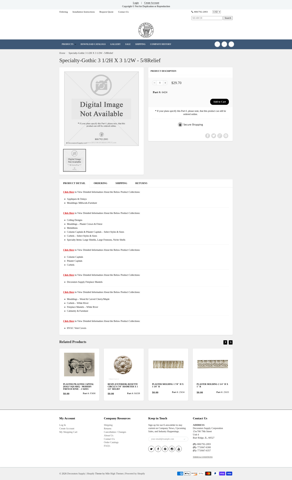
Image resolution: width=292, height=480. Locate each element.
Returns (107, 428)
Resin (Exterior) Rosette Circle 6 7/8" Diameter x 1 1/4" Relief (80, 386)
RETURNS (141, 183)
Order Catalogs (111, 442)
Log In (62, 425)
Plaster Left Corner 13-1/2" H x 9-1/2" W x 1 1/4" (213, 385)
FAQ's (107, 446)
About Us (108, 435)
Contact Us (123, 12)
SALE (128, 44)
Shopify (90, 473)
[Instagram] (172, 449)
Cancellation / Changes (115, 432)
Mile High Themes (114, 473)
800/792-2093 (201, 12)
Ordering (63, 12)
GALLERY (115, 44)
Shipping (108, 425)
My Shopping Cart (68, 432)
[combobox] (206, 18)
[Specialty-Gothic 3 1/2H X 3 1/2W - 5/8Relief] (101, 108)
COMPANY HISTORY (160, 44)
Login (136, 3)
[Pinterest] (165, 449)
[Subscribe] (184, 439)
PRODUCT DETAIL (74, 183)
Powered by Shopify (135, 473)
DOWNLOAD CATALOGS (93, 44)
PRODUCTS (67, 44)
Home (62, 53)
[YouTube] (179, 449)
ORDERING (100, 183)
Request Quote (106, 12)
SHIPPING (140, 44)
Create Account (151, 3)
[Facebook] (158, 449)
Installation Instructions (84, 12)
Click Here (68, 213)
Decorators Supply (76, 473)
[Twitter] (151, 449)
